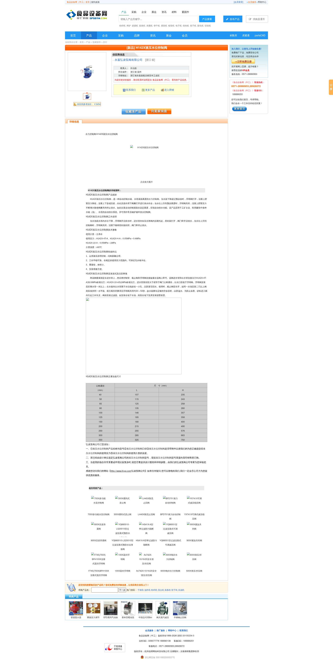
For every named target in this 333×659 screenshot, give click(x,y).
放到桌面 (95, 1)
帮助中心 (262, 1)
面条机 (168, 589)
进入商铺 (169, 89)
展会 (169, 35)
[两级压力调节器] (93, 607)
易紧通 (246, 35)
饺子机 (174, 589)
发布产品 (234, 19)
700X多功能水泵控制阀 (98, 514)
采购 (121, 35)
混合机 (161, 589)
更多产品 (150, 89)
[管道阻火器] (76, 607)
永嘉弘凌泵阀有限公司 (128, 60)
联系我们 (131, 89)
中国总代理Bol (145, 617)
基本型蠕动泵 (128, 617)
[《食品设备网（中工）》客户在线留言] (239, 108)
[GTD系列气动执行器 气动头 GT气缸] (111, 607)
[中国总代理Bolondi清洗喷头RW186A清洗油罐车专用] (145, 607)
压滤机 (181, 589)
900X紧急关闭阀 (194, 540)
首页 (73, 35)
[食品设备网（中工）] (95, 15)
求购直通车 (258, 19)
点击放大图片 (146, 181)
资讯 (153, 35)
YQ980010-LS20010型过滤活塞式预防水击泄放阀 (122, 544)
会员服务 (252, 1)
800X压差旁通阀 (98, 540)
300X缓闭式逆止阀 (122, 514)
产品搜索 (207, 19)
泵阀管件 (96, 41)
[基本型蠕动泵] (128, 607)
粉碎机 (154, 589)
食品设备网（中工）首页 (78, 1)
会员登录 (238, 1)
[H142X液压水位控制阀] (87, 71)
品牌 (137, 35)
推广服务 (161, 630)
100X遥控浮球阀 (122, 570)
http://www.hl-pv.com (121, 470)
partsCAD (260, 35)
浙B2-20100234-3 (185, 635)
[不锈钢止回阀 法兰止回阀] (180, 607)
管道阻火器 (76, 617)
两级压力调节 (93, 617)
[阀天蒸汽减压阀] (163, 607)
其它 (105, 41)
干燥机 (141, 589)
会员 (184, 35)
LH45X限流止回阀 (146, 514)
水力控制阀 (154, 199)
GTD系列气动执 (110, 617)
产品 (89, 35)
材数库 (233, 35)
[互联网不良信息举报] (114, 647)
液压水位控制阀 (100, 194)
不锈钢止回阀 (180, 617)
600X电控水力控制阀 (170, 570)
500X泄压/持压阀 (194, 570)
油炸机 (147, 589)
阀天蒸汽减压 (162, 617)
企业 (105, 35)
